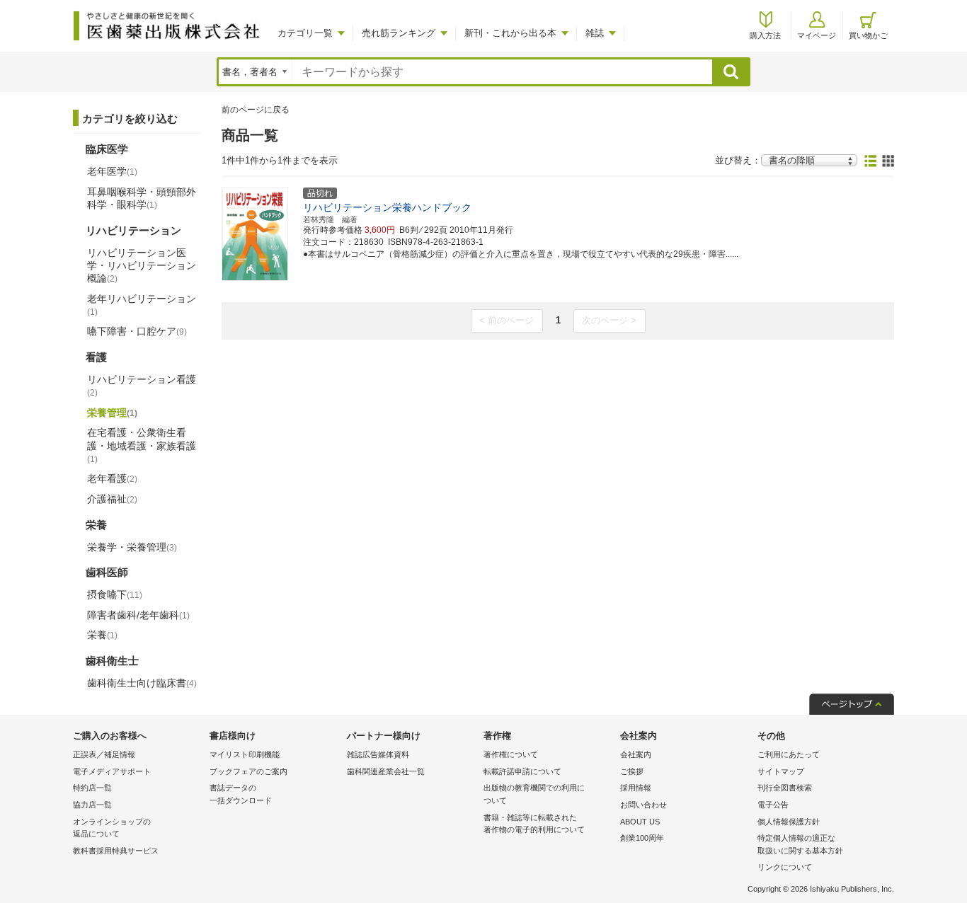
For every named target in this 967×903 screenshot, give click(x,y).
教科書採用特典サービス (116, 850)
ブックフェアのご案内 (248, 771)
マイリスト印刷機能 (245, 754)
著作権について (510, 754)
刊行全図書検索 (784, 787)
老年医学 (112, 171)
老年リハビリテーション (141, 305)
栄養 (102, 634)
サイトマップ (780, 771)
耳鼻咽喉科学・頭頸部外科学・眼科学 (141, 198)
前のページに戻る (256, 110)
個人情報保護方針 (788, 821)
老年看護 (112, 478)
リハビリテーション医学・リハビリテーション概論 (141, 265)
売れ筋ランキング (398, 33)
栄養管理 (112, 412)
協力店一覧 (92, 804)
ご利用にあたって (788, 754)
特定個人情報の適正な (800, 844)
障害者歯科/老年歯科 (138, 615)
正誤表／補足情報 (104, 754)
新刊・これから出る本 (510, 33)
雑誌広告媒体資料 (378, 754)
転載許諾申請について (522, 771)
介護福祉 (112, 499)
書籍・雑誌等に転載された (534, 823)
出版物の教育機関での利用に (534, 794)
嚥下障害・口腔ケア (137, 331)
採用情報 (635, 787)
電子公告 (773, 804)
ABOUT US (640, 821)
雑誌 (594, 33)
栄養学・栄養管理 (132, 547)
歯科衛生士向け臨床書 (142, 683)
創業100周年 (642, 838)
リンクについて (784, 867)
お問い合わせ (643, 804)
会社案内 (635, 754)
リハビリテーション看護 (141, 386)
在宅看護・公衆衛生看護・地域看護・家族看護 (141, 445)
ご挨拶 (631, 771)
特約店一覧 (92, 787)
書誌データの (241, 794)
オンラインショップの (112, 828)
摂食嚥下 (114, 594)
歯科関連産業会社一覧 (386, 771)
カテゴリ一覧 (305, 33)
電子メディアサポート (112, 771)
